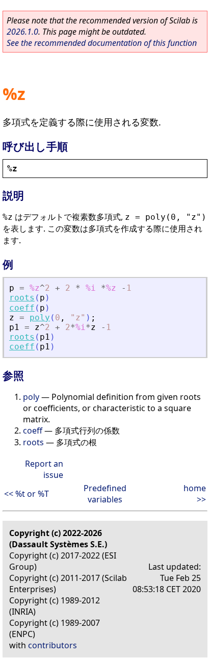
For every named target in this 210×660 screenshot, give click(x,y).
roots (22, 297)
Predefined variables (105, 494)
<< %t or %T (26, 493)
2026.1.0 (22, 31)
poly (40, 317)
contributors (52, 645)
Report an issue (44, 469)
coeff (22, 308)
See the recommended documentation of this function (102, 42)
